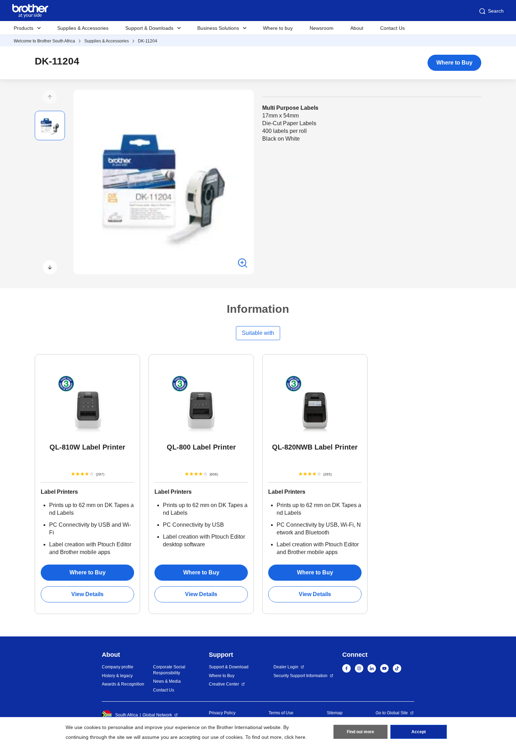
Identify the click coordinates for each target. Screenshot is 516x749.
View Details (87, 594)
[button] (50, 97)
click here (294, 737)
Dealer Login (285, 666)
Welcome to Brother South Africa (44, 41)
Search (496, 11)
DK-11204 (147, 41)
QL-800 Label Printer (201, 447)
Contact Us (392, 28)
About (356, 28)
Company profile (117, 666)
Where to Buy (454, 63)
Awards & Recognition (123, 684)
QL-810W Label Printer (87, 447)
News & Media (167, 681)
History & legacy (117, 675)
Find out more (360, 731)
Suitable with (258, 333)
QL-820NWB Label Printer (315, 447)
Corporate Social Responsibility (169, 669)
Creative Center (224, 684)
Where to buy (278, 28)
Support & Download (229, 666)
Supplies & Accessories (82, 28)
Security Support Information (300, 675)
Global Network (157, 715)
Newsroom (321, 28)
